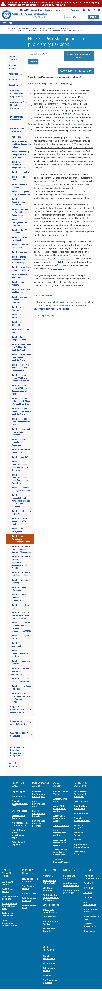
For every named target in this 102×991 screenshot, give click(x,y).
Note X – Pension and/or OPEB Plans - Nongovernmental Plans (19, 389)
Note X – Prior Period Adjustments (20, 451)
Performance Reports (18, 816)
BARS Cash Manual (7, 890)
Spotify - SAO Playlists (90, 910)
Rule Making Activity (49, 969)
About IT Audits (61, 825)
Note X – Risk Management (17, 530)
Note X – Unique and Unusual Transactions (20, 680)
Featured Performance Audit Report (38, 794)
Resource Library (78, 826)
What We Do (49, 876)
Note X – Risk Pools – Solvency (20, 581)
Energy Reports (19, 811)
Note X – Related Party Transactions (21, 512)
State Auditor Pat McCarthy (49, 881)
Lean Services (81, 801)
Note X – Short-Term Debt (20, 606)
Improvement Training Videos (81, 845)
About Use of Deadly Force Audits (59, 842)
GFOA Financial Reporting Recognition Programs (17, 751)
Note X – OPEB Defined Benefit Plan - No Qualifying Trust (21, 347)
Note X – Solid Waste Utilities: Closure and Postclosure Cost (20, 615)
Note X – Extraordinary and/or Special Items (21, 268)
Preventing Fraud (79, 852)
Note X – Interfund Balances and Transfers (19, 300)
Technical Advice (78, 833)
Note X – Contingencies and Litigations (19, 223)
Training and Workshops (8, 914)
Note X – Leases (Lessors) (18, 323)
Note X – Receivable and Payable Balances (20, 489)
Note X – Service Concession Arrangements (18, 598)
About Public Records (49, 929)
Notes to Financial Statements (22, 130)
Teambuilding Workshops (80, 807)
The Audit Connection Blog (31, 10)
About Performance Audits (38, 804)
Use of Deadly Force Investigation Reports (18, 834)
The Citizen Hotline (28, 887)
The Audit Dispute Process (61, 860)
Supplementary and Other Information (22, 722)
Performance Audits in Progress (38, 823)
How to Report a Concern (30, 880)
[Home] (24, 15)
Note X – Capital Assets (18, 178)
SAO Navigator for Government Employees (51, 897)
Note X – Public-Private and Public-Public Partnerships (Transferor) (19, 479)
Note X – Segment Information (19, 588)
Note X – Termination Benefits (20, 662)
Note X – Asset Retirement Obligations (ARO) (19, 165)
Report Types (18, 791)
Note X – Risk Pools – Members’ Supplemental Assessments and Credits (20, 562)
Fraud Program (29, 893)
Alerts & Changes (16, 764)
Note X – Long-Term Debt (20, 330)
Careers (48, 10)
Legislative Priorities (48, 889)
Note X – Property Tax (20, 457)
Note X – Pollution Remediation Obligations (19, 442)
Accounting (16, 80)
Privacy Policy (50, 963)
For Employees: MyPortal (50, 981)
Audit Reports (18, 796)
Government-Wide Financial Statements (22, 105)
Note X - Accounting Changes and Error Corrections (20, 155)
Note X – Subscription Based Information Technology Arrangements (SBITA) (21, 627)
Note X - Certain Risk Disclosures (20, 185)
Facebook (88, 883)
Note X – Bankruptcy (20, 172)
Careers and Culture (69, 877)
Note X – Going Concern (17, 283)
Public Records (61, 10)
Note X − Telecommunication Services (19, 654)
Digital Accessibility (49, 957)
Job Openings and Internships (71, 884)
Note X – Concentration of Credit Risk (18, 202)
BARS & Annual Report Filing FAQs (9, 906)
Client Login (75, 10)
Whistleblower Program (29, 899)
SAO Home (12, 29)
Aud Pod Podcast (89, 903)
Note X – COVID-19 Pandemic (19, 231)
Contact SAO (49, 916)
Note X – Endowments (20, 252)
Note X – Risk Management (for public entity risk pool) (20, 539)
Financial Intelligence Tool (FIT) (20, 803)
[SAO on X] (89, 10)
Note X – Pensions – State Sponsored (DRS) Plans (21, 422)
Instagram (88, 888)
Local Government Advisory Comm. (10, 923)
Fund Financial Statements (22, 118)
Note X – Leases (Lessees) (18, 316)
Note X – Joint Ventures (17, 308)
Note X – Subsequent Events (20, 637)
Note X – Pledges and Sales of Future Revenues (20, 432)
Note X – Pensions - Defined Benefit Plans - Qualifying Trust (21, 411)
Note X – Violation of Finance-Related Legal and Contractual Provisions (21, 697)
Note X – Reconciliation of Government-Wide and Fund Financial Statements (20, 501)
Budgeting (16, 74)
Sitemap (47, 975)
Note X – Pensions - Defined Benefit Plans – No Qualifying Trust (20, 401)
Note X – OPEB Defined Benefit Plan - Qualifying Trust (21, 357)
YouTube (87, 897)
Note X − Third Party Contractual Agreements (20, 671)
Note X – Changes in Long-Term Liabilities (20, 193)
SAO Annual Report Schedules (22, 734)
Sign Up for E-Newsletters (90, 924)
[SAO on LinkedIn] (94, 10)
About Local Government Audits (59, 818)
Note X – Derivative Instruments (19, 246)
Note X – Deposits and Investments (20, 238)
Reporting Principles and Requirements (22, 93)
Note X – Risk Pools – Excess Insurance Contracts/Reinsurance (21, 549)
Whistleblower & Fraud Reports (20, 824)
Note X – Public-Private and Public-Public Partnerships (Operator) (19, 466)
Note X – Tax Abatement (16, 644)
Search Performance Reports (38, 813)
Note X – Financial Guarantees (19, 275)
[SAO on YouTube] (99, 10)
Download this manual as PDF (79, 56)
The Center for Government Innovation (81, 794)
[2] (59, 262)
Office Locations (51, 905)
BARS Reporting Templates (10, 897)
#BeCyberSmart (82, 813)
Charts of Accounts (16, 66)
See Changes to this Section (74, 71)
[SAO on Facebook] (84, 10)
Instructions (16, 137)
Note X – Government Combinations (20, 290)
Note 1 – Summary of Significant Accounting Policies (21, 144)
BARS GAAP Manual (48, 29)
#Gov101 (78, 839)
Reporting (64, 29)
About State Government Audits (59, 808)
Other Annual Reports (18, 843)
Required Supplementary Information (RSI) (22, 710)
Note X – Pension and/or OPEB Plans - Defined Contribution (20, 378)
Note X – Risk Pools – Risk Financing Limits (20, 573)
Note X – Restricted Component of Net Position (19, 521)
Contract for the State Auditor (71, 891)
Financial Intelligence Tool (82, 819)
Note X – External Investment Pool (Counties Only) (18, 260)
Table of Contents (12, 58)
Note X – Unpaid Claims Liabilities (21, 687)
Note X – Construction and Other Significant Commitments (21, 212)
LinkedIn (87, 892)
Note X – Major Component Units (18, 338)
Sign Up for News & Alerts (50, 910)
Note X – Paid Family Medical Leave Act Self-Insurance (20, 368)
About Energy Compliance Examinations (60, 852)
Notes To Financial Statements (24, 31)
